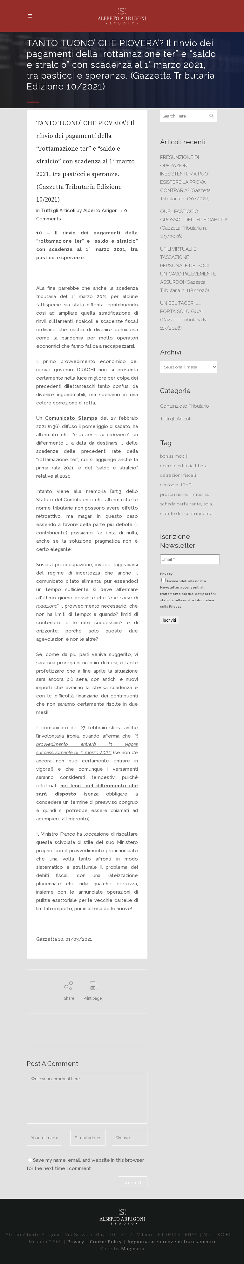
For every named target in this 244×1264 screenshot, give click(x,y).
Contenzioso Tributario (184, 406)
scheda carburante (180, 504)
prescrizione (173, 494)
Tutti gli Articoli (58, 210)
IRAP (186, 484)
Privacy (75, 1242)
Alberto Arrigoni (101, 210)
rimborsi (199, 494)
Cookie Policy (106, 1242)
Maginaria (133, 1249)
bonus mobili (174, 456)
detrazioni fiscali (178, 475)
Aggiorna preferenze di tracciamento (171, 1242)
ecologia (169, 484)
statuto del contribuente (186, 513)
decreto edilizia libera (184, 465)
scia (208, 504)
